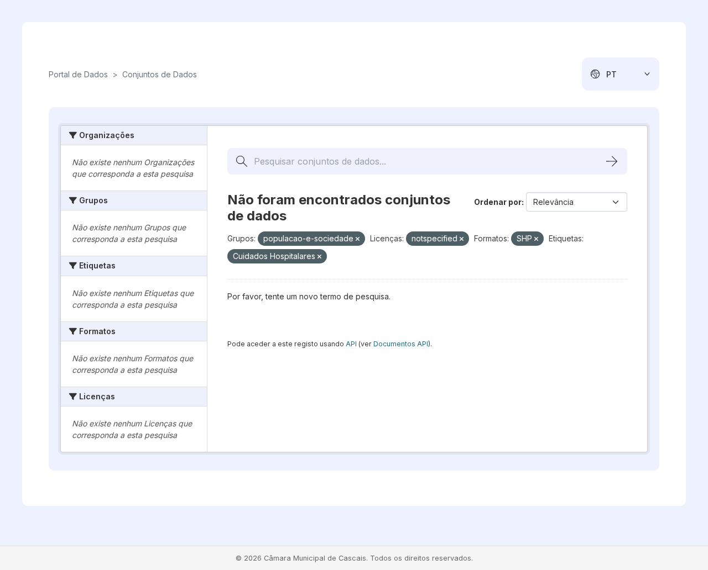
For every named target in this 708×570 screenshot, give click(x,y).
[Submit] (612, 161)
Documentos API (400, 344)
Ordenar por (498, 202)
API (351, 344)
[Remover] (358, 239)
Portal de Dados (78, 74)
